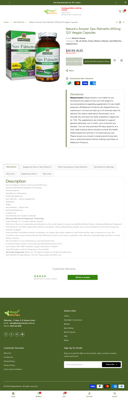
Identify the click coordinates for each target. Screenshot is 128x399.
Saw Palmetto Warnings (104, 167)
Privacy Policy (9, 365)
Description (11, 167)
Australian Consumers (73, 320)
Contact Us (8, 357)
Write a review (83, 277)
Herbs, (85, 41)
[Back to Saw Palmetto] (120, 22)
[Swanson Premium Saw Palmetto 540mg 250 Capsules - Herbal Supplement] (123, 22)
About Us (7, 353)
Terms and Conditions (13, 369)
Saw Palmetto (18, 22)
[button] (115, 60)
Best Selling (68, 328)
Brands (67, 324)
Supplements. (72, 44)
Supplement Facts (28, 174)
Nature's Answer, (102, 41)
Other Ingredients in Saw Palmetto (72, 167)
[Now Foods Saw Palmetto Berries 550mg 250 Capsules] (117, 22)
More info (10, 174)
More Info (47, 174)
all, (80, 41)
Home (6, 22)
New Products (70, 332)
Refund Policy (9, 361)
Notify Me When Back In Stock (97, 61)
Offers (66, 316)
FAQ (65, 336)
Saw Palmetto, (116, 41)
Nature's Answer (79, 38)
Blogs (66, 340)
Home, (91, 41)
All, (77, 41)
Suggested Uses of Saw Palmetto (37, 167)
